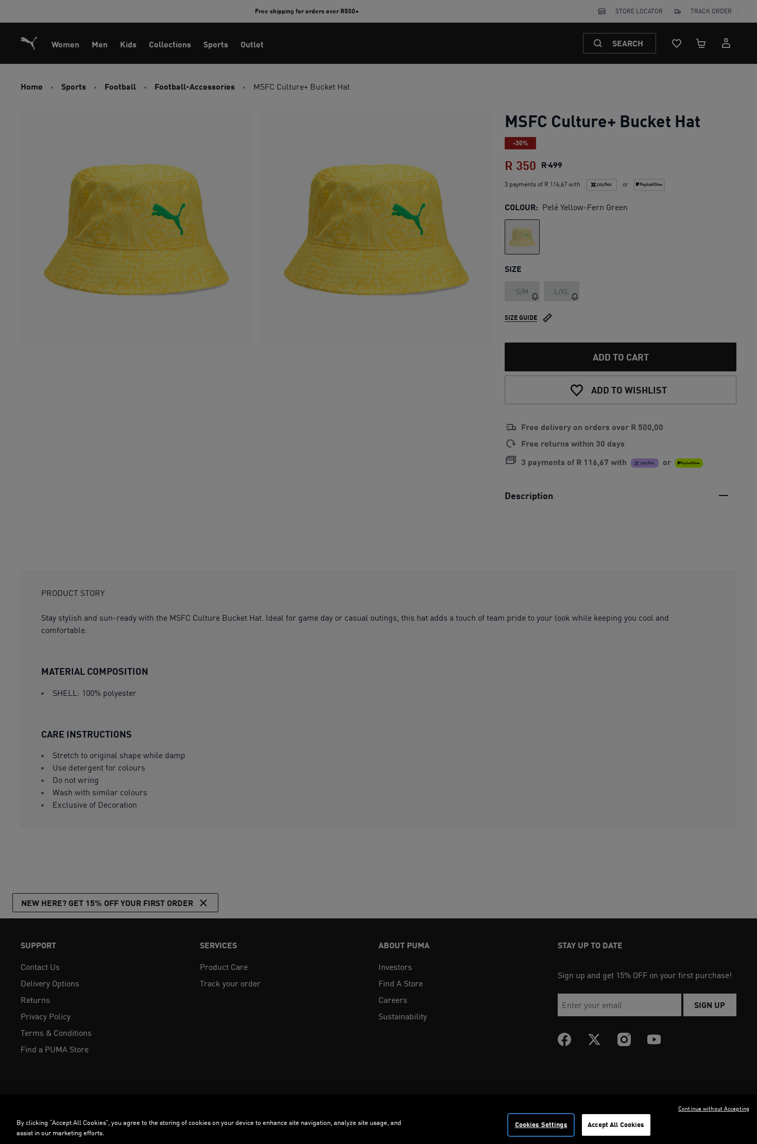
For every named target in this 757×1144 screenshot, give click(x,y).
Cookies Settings (541, 1124)
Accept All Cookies (616, 1124)
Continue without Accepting (713, 1108)
